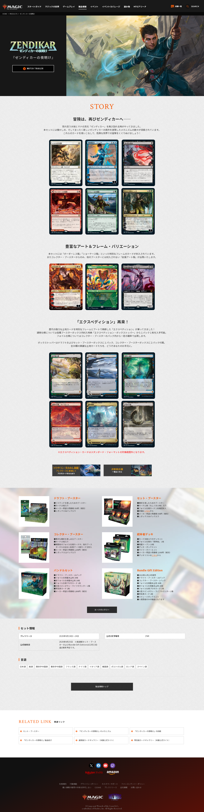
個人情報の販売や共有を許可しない (76, 787)
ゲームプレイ (69, 6)
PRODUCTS (13, 14)
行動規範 (73, 784)
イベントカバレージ (111, 6)
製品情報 (83, 6)
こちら (147, 511)
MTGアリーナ (140, 6)
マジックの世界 (52, 6)
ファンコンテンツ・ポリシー (133, 784)
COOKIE (98, 787)
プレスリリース (110, 787)
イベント (94, 6)
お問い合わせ (136, 787)
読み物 (127, 6)
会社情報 (123, 787)
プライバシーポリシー (89, 784)
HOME (4, 14)
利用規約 (62, 784)
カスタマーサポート (110, 784)
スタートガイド (34, 6)
